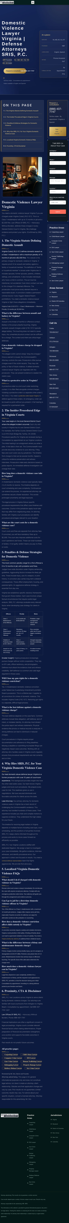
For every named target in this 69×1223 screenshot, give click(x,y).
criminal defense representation (12, 861)
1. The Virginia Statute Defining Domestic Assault (21, 111)
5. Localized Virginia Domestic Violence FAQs (20, 140)
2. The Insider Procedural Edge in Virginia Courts (21, 117)
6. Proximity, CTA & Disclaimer (15, 146)
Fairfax (52, 328)
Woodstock (53, 394)
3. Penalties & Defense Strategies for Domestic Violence (21, 124)
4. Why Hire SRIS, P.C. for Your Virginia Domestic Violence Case (21, 133)
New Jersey (53, 375)
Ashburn (52, 338)
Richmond (53, 356)
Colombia (53, 403)
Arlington (52, 347)
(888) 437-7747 (55, 110)
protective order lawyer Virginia (29, 396)
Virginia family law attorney (10, 939)
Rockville (52, 366)
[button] (32, 2)
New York (53, 384)
